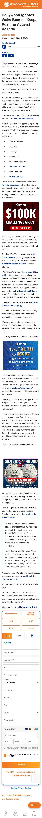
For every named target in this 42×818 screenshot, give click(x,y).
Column (27, 795)
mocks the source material (14, 264)
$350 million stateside (24, 118)
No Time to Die (16, 177)
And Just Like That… (18, 167)
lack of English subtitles (23, 291)
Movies (9, 795)
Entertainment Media (10, 799)
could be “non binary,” (22, 388)
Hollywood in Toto (27, 607)
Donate (34, 805)
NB (3, 795)
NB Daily (18, 795)
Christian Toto (8, 35)
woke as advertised (10, 185)
